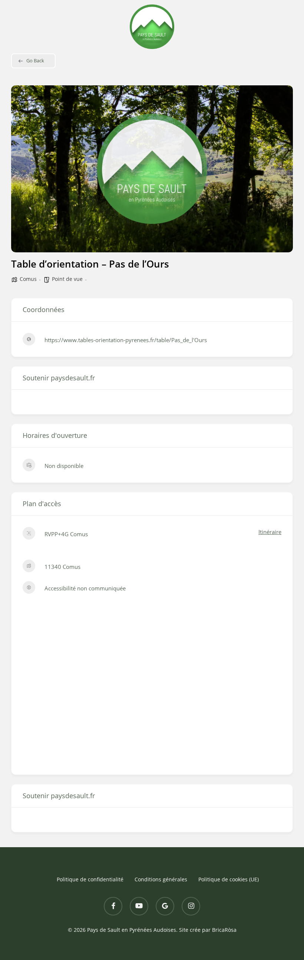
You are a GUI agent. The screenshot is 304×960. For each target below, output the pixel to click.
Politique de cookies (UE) (228, 879)
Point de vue (67, 278)
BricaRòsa (224, 929)
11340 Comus (62, 566)
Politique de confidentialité (90, 879)
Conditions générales (161, 879)
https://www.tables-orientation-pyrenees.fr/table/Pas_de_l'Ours (125, 340)
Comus (28, 278)
